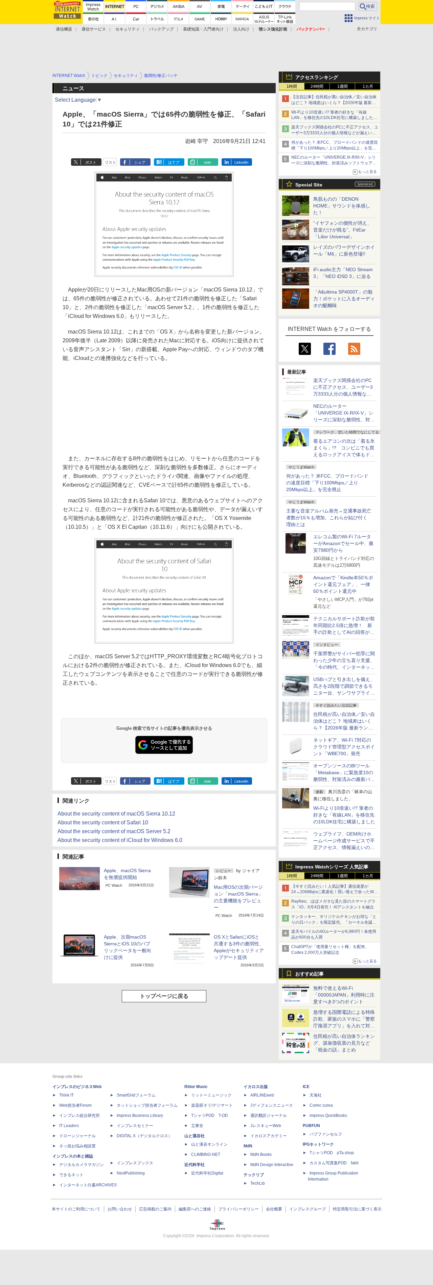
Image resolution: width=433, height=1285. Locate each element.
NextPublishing (131, 1173)
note (207, 162)
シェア (139, 162)
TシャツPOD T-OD (209, 1115)
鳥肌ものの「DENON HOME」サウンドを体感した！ (341, 205)
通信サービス (94, 29)
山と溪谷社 (194, 1135)
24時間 (317, 86)
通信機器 (64, 29)
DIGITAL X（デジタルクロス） (144, 1135)
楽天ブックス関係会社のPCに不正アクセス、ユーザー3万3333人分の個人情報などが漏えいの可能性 (334, 133)
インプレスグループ (307, 1209)
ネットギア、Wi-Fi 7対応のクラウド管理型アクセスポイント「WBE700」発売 (344, 746)
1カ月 (368, 86)
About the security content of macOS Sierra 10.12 (116, 814)
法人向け (241, 29)
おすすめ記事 (309, 974)
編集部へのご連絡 (195, 1209)
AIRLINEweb (262, 1095)
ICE (306, 1086)
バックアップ (161, 29)
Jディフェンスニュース (271, 1105)
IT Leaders (69, 1125)
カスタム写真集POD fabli (334, 1163)
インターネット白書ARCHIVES (88, 1185)
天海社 (316, 1095)
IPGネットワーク (318, 1144)
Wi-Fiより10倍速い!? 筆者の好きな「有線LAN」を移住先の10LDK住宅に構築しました (344, 814)
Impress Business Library (140, 1115)
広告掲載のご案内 (155, 1209)
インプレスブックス (135, 1163)
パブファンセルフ (326, 1134)
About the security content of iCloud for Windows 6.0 (120, 840)
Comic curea (321, 1105)
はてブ (173, 162)
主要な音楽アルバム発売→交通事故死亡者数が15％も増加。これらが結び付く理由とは (328, 517)
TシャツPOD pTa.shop (332, 1152)
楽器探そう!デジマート (212, 1105)
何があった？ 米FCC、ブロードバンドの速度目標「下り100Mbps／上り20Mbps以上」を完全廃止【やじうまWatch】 (334, 148)
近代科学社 (194, 1164)
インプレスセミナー (135, 1125)
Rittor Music (196, 1086)
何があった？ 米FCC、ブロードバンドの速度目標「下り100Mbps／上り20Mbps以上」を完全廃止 (327, 482)
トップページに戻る (164, 996)
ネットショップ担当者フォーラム (147, 1105)
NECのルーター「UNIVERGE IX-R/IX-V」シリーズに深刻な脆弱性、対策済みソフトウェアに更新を (334, 163)
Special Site (308, 184)
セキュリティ (127, 29)
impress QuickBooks (328, 1115)
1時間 (292, 86)
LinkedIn (241, 162)
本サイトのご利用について (76, 1209)
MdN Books (261, 1154)
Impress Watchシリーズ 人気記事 (331, 866)
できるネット (71, 1174)
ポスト (90, 162)
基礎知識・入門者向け (203, 29)
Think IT (66, 1095)
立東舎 (197, 1125)
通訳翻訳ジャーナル (268, 1115)
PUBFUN (311, 1125)
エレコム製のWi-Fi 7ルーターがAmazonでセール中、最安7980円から (343, 543)
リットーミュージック (211, 1095)
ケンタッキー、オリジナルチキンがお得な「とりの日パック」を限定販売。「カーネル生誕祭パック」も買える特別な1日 (334, 922)
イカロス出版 (256, 1086)
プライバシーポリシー (238, 1209)
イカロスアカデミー (268, 1135)
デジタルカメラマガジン (81, 1164)
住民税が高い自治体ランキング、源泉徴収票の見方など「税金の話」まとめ (344, 1042)
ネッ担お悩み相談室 (77, 1146)
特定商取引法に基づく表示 (357, 1209)
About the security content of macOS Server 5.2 (114, 831)
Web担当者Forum (75, 1105)
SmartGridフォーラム (136, 1095)
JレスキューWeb (265, 1125)
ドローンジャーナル (77, 1135)
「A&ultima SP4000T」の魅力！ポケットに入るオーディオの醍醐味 (344, 298)
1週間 (342, 86)
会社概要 (274, 1209)
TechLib (257, 1183)
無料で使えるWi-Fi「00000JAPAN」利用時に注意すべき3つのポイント (343, 994)
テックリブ (254, 1174)
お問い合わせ (120, 1209)
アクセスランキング (316, 77)
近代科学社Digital (207, 1173)
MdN (248, 1146)
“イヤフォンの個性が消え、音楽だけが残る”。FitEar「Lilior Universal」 (342, 229)
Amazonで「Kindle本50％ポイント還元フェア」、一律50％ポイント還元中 (343, 584)
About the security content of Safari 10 (103, 822)
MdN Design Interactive (271, 1164)
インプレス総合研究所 (79, 1115)
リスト (110, 162)
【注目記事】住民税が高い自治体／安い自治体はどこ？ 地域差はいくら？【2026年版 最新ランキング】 (334, 103)
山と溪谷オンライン (209, 1144)
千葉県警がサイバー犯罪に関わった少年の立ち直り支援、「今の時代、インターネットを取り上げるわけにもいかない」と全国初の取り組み (344, 667)
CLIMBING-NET (205, 1154)
